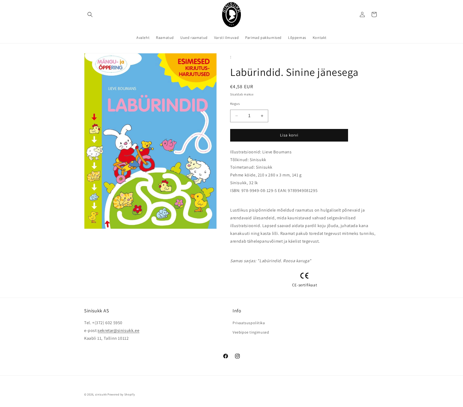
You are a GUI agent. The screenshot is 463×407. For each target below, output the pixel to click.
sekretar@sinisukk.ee (118, 330)
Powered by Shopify (121, 394)
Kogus (235, 103)
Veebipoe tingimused (251, 332)
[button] (90, 14)
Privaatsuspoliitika (249, 322)
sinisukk (101, 394)
